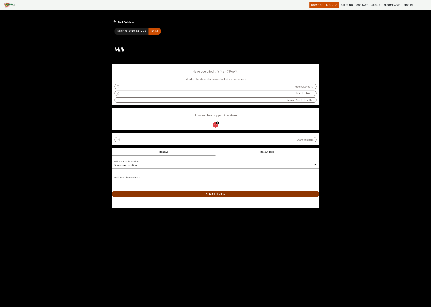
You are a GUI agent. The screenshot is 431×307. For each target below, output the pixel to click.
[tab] (164, 152)
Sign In (408, 5)
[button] (324, 5)
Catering (347, 5)
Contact (362, 5)
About (375, 5)
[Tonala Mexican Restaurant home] (18, 5)
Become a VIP (392, 5)
